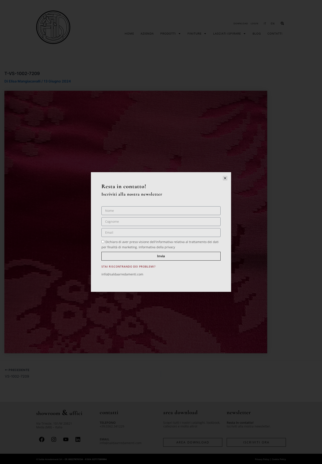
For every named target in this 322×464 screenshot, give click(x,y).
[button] (225, 178)
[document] (161, 232)
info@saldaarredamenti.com (122, 274)
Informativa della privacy (157, 247)
